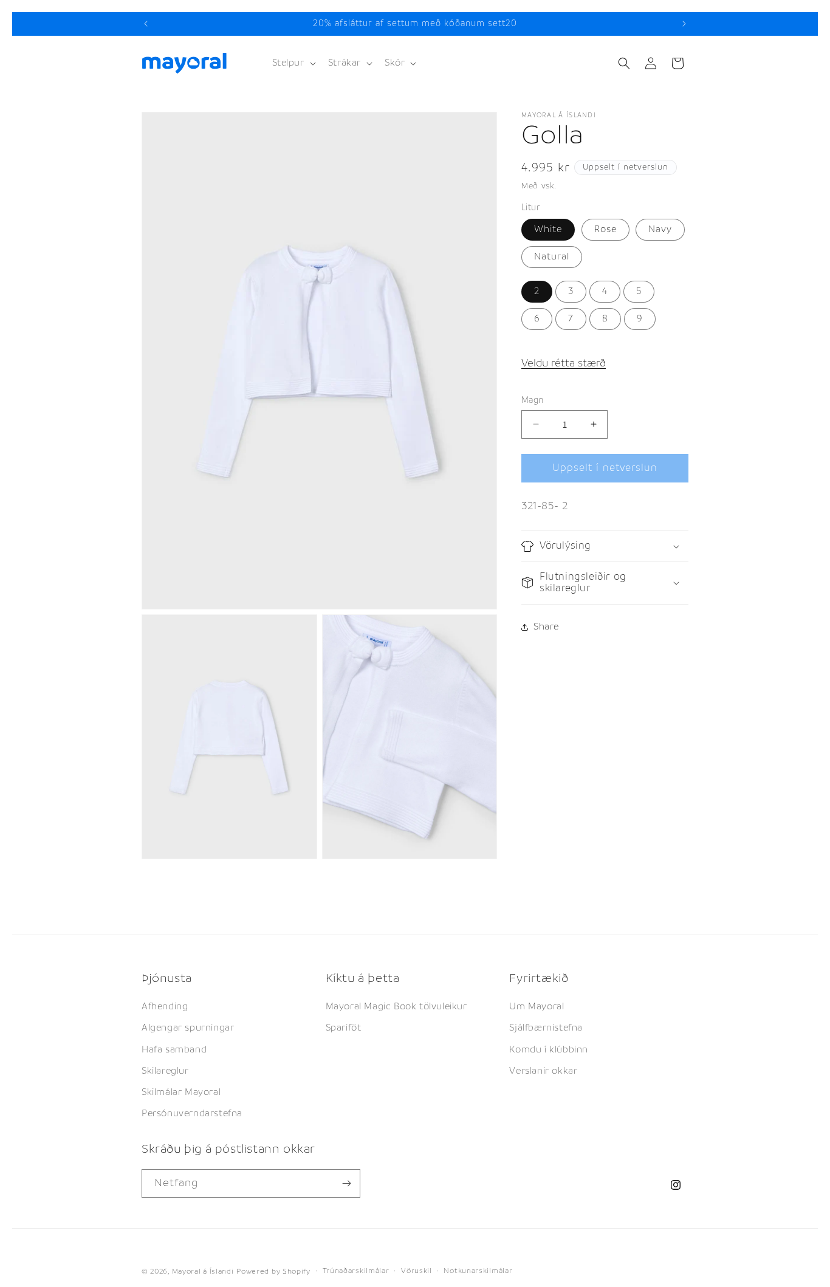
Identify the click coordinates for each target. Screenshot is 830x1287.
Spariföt (344, 1028)
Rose (605, 229)
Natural (551, 257)
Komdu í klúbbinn (548, 1049)
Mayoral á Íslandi (203, 1271)
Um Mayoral (536, 1006)
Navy (660, 229)
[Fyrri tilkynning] (145, 23)
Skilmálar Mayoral (181, 1092)
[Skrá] (346, 1183)
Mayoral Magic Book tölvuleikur (396, 1006)
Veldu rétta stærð (563, 363)
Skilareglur (165, 1071)
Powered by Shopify (273, 1271)
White (548, 229)
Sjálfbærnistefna (546, 1028)
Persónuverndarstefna (192, 1113)
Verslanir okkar (543, 1071)
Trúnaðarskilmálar (356, 1270)
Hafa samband (174, 1049)
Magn (532, 400)
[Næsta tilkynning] (684, 23)
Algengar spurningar (188, 1028)
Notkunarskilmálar (478, 1270)
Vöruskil (416, 1270)
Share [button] (546, 627)
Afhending (165, 1006)
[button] (293, 63)
